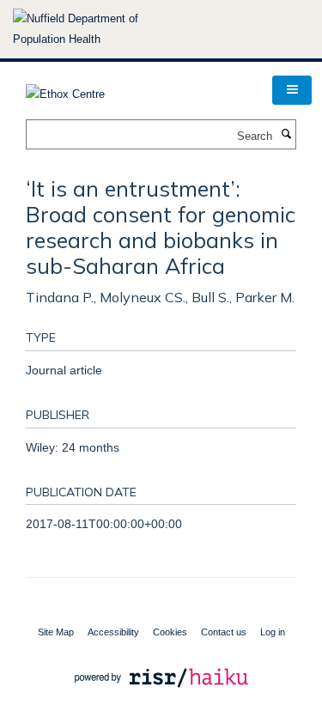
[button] (292, 90)
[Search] (285, 134)
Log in (272, 632)
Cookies (170, 632)
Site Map (56, 632)
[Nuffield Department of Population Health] (99, 29)
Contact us (223, 632)
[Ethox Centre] (65, 88)
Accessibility (113, 632)
